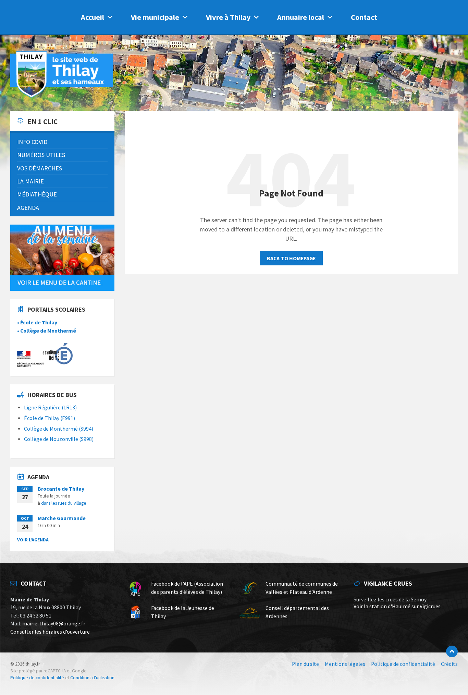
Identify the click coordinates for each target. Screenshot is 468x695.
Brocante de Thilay (61, 489)
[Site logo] (61, 96)
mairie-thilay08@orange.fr (53, 623)
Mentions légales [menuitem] (345, 664)
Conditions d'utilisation (92, 678)
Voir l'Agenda (33, 540)
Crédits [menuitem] (449, 664)
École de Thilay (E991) (49, 418)
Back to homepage (291, 258)
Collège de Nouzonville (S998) (59, 439)
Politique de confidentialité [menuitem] (403, 664)
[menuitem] (62, 141)
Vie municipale (155, 17)
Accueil (92, 17)
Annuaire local (300, 17)
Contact (364, 17)
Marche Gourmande (62, 518)
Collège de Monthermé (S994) (58, 429)
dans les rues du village (63, 503)
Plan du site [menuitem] (305, 664)
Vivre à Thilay (228, 17)
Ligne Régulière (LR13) (50, 407)
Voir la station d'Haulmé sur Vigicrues (397, 606)
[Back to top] (452, 651)
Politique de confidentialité (37, 678)
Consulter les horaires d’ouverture (50, 631)
